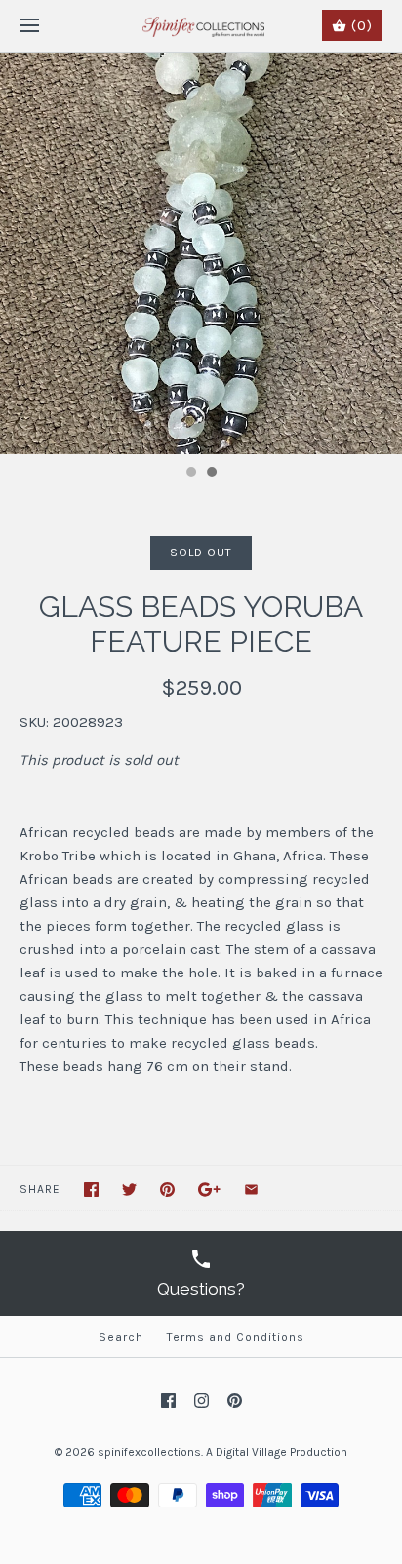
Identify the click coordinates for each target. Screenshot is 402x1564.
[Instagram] (201, 1400)
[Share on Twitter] (129, 1189)
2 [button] (211, 473)
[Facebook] (168, 1400)
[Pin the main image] (167, 1189)
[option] (201, 253)
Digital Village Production (281, 1452)
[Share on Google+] (209, 1189)
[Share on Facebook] (91, 1189)
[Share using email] (251, 1189)
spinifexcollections (149, 1452)
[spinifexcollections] (201, 26)
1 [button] (190, 473)
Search (121, 1337)
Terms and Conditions (235, 1337)
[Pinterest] (234, 1400)
